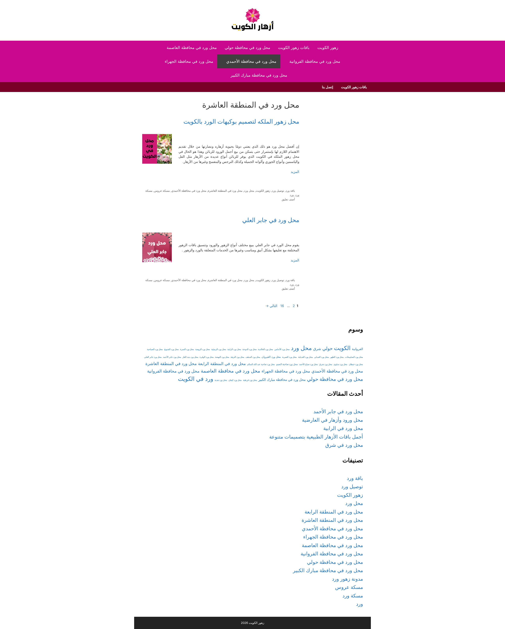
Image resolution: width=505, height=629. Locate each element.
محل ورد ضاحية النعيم (287, 364)
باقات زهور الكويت (294, 47)
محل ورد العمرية (289, 357)
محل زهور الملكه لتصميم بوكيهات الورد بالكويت (241, 121)
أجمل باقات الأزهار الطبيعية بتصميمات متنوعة (316, 437)
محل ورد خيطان (356, 364)
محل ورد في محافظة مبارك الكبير (259, 75)
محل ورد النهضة (222, 357)
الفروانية (357, 349)
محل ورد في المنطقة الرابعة (222, 363)
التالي (271, 306)
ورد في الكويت (195, 378)
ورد (292, 195)
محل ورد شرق (325, 364)
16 (281, 306)
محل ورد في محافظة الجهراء (189, 61)
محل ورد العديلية (305, 357)
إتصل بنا (327, 87)
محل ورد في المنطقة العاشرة (225, 190)
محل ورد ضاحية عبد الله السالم (261, 364)
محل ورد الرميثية (218, 349)
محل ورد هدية (221, 380)
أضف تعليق (288, 199)
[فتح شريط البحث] (220, 75)
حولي (327, 348)
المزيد (295, 172)
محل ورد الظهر (337, 357)
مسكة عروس (162, 190)
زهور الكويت (327, 47)
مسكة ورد (352, 596)
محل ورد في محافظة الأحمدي (251, 61)
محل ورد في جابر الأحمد (338, 411)
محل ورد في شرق (344, 445)
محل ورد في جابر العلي (270, 219)
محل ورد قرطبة (250, 380)
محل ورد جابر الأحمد (172, 357)
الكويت (342, 348)
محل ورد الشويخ (171, 349)
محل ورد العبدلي (321, 357)
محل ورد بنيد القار (190, 357)
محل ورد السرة (187, 349)
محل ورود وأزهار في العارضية (332, 420)
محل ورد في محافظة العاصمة (192, 47)
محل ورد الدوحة (249, 349)
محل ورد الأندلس (282, 349)
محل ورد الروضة (202, 349)
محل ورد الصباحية (155, 349)
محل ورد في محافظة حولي (247, 47)
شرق (317, 349)
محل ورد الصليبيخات (354, 357)
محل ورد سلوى (340, 364)
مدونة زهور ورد (347, 579)
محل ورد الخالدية (265, 349)
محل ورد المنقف (253, 357)
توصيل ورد (278, 190)
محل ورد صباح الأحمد (308, 364)
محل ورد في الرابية (343, 428)
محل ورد (249, 190)
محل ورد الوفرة (207, 357)
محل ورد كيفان (235, 380)
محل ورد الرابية (234, 349)
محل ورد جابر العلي (153, 357)
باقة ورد (290, 190)
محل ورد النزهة (237, 357)
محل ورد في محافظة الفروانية (314, 61)
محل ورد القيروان (271, 356)
